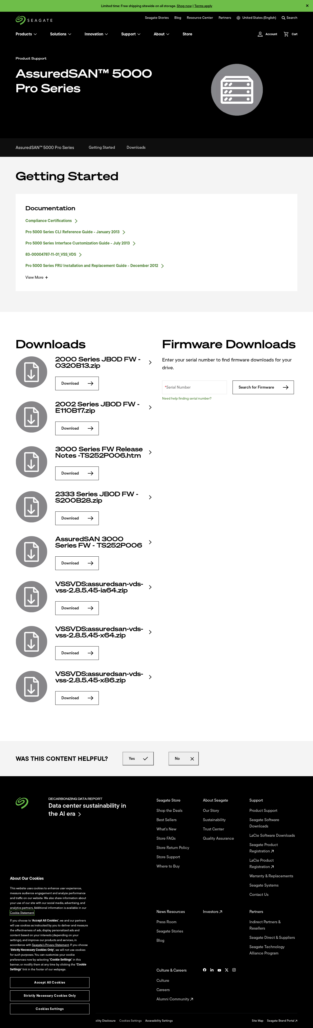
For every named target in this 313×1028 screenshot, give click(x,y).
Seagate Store (168, 800)
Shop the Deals (170, 810)
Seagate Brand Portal (281, 1020)
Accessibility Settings (159, 1021)
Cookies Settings (130, 1020)
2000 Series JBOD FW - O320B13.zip (98, 362)
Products (24, 34)
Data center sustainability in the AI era (87, 809)
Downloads (136, 147)
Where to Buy (168, 866)
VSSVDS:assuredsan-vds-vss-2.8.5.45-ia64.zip (99, 587)
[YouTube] (219, 984)
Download (70, 383)
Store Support (168, 857)
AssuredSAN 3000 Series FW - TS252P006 (98, 542)
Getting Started (102, 147)
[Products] (35, 34)
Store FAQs (166, 838)
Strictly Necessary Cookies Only (50, 995)
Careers (163, 990)
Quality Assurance (219, 838)
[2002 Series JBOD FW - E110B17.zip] (31, 417)
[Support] (139, 34)
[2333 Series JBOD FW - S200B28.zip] (31, 507)
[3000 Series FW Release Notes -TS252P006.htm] (31, 462)
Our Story (211, 810)
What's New (166, 829)
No (177, 758)
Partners (225, 18)
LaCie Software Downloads (272, 835)
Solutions (58, 34)
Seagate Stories (157, 18)
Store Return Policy (173, 848)
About (159, 34)
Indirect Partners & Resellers (264, 925)
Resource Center (200, 18)
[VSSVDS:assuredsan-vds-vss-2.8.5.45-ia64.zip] (31, 597)
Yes (132, 758)
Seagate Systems (264, 885)
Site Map (257, 1020)
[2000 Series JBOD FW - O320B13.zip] (31, 372)
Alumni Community (173, 999)
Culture (163, 980)
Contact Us (259, 894)
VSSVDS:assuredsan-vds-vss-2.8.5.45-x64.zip (99, 632)
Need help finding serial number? (187, 398)
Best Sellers (167, 820)
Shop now (184, 6)
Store (187, 34)
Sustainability (215, 820)
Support (128, 34)
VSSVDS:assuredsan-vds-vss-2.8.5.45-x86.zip (99, 677)
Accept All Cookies (49, 982)
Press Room (167, 922)
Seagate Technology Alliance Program (267, 950)
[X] (226, 984)
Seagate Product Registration (263, 848)
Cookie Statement (22, 912)
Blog (177, 18)
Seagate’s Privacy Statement (50, 945)
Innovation (94, 34)
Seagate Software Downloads (264, 823)
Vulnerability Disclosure (100, 1020)
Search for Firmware (256, 387)
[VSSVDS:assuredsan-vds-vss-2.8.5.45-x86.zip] (31, 686)
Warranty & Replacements (271, 876)
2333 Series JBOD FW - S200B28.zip (96, 497)
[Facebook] (204, 984)
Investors (211, 912)
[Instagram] (234, 984)
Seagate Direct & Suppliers (272, 937)
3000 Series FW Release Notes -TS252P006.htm (99, 452)
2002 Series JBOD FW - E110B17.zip (97, 407)
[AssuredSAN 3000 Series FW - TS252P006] (31, 552)
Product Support (263, 810)
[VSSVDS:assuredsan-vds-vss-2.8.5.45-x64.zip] (31, 641)
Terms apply (203, 6)
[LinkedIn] (212, 984)
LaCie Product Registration (261, 863)
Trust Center (214, 829)
